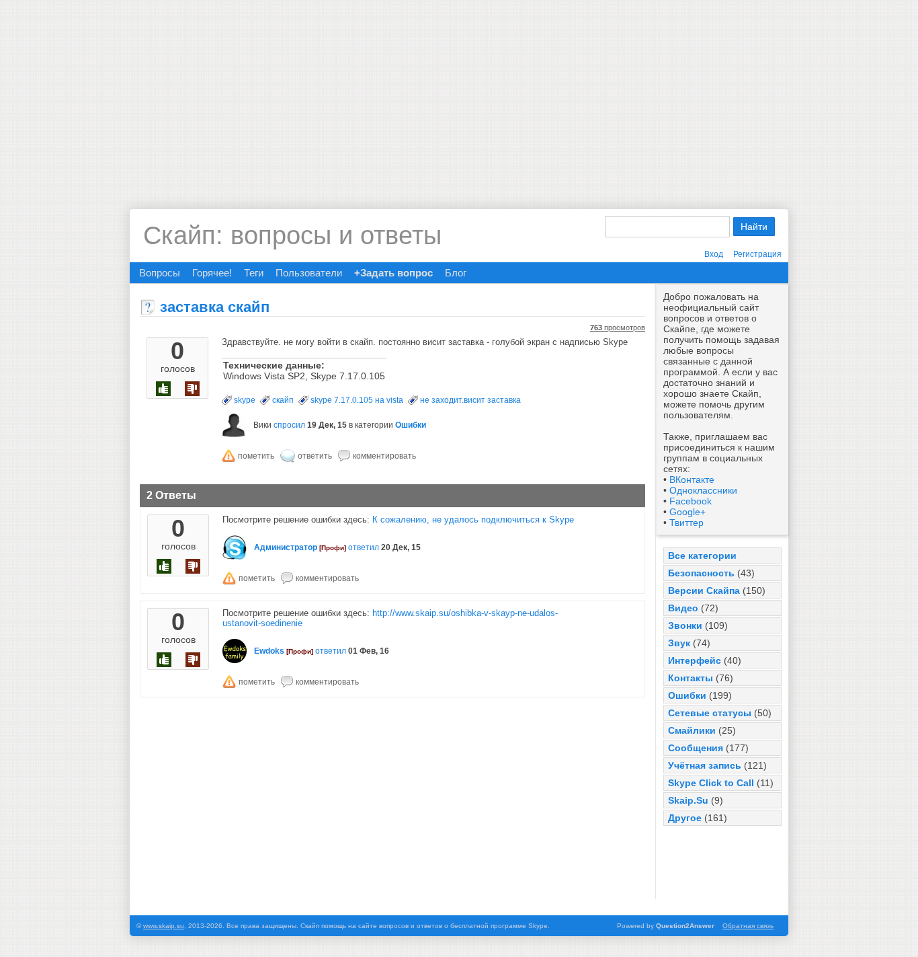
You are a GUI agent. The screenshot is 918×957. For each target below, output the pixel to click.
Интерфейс (694, 660)
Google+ (687, 511)
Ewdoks (269, 651)
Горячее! (212, 272)
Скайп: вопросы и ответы (292, 235)
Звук (679, 643)
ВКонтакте (691, 479)
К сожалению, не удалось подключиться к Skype (473, 519)
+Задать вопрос (393, 272)
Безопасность (701, 573)
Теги (253, 272)
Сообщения (695, 747)
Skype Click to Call (711, 782)
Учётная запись (704, 765)
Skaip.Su (688, 800)
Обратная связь (748, 925)
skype (244, 400)
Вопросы (159, 272)
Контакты (690, 678)
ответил (363, 547)
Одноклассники (703, 490)
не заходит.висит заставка (470, 400)
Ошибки (687, 695)
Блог (455, 272)
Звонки (685, 625)
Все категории (702, 555)
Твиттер (686, 522)
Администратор (285, 547)
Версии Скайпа (704, 590)
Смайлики (692, 730)
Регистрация (757, 254)
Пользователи (309, 272)
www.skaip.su (163, 925)
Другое (685, 817)
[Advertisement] (459, 94)
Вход (713, 254)
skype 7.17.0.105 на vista (356, 400)
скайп (283, 400)
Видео (683, 608)
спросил (289, 425)
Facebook (690, 501)
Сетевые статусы (709, 712)
